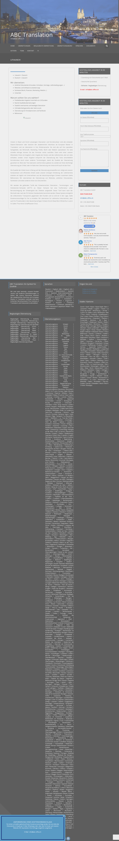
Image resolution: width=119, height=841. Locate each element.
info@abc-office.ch (35, 832)
